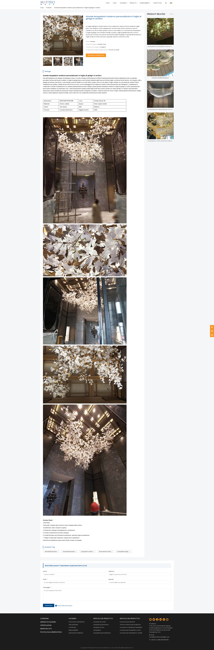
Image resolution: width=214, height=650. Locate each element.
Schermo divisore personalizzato (130, 625)
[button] (82, 61)
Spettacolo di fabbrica (76, 633)
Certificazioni (45, 625)
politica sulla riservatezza (51, 632)
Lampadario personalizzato (102, 633)
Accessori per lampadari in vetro (130, 630)
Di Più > (172, 14)
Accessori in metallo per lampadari (131, 627)
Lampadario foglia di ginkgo (124, 551)
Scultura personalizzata (127, 622)
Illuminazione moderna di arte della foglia (106, 551)
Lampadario (97, 630)
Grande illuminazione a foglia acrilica (70, 551)
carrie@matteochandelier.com (159, 637)
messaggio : (47, 587)
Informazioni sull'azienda (76, 622)
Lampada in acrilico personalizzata (88, 551)
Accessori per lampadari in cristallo (131, 633)
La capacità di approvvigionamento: (97, 50)
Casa (42, 8)
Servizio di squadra (48, 622)
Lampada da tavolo (99, 622)
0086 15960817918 (163, 640)
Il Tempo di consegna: (93, 47)
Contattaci (72, 627)
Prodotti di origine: (91, 44)
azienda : (111, 579)
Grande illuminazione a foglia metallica (52, 551)
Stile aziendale (73, 625)
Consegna (44, 618)
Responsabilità (73, 630)
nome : (45, 571)
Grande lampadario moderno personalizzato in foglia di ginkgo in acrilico (77, 8)
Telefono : (111, 571)
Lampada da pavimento (101, 625)
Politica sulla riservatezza (64, 606)
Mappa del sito (46, 629)
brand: (88, 41)
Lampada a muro (98, 627)
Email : (45, 579)
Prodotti (48, 8)
